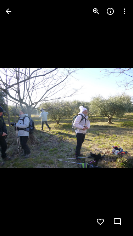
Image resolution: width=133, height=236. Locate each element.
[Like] (100, 222)
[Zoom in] (96, 11)
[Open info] (110, 11)
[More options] (124, 11)
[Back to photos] (8, 11)
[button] (20, 118)
